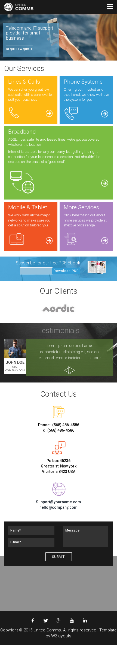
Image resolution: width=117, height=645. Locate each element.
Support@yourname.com (58, 502)
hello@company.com (58, 507)
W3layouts (61, 635)
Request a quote (19, 49)
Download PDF (66, 271)
